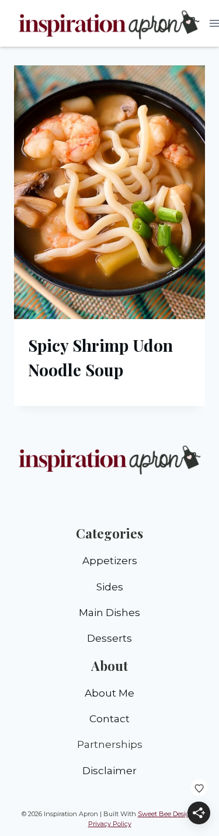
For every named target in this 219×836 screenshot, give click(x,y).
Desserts (109, 638)
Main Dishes (109, 612)
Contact (109, 719)
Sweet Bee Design (166, 814)
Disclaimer (109, 770)
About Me (109, 693)
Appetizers (109, 560)
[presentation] (109, 192)
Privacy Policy (109, 824)
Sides (109, 587)
